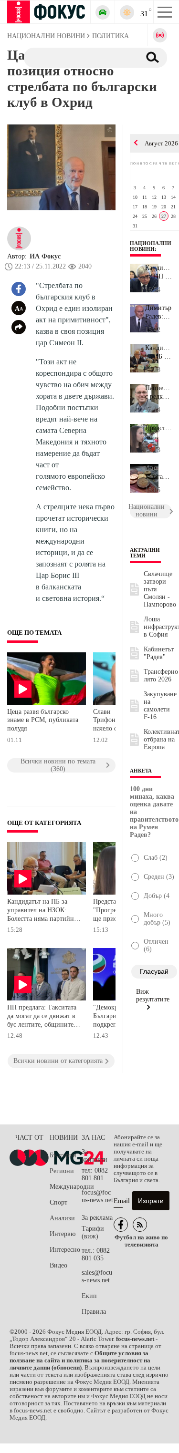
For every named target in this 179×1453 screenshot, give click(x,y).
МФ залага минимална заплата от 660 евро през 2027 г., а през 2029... (158, 472)
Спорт (58, 1202)
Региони (62, 1171)
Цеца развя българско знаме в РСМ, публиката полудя (42, 720)
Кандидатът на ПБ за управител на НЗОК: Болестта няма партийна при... (158, 352)
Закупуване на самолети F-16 (160, 705)
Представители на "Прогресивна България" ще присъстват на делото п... (158, 432)
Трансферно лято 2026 (161, 675)
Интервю (62, 1233)
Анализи (62, 1218)
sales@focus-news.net (97, 1276)
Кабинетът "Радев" (159, 653)
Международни (66, 1186)
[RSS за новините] (140, 1224)
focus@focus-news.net (97, 1196)
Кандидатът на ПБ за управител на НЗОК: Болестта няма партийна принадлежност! (42, 911)
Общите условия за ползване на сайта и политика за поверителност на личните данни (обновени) (80, 1360)
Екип (89, 1295)
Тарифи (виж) (93, 1232)
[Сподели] (18, 327)
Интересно (65, 1249)
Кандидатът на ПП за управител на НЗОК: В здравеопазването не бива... (158, 272)
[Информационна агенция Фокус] (121, 1224)
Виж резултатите (152, 995)
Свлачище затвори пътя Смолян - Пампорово (160, 589)
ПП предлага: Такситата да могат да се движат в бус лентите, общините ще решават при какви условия (41, 1017)
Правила (94, 1311)
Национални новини (150, 246)
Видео (58, 1265)
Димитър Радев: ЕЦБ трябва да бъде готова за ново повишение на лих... (158, 312)
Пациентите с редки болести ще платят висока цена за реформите (158, 392)
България (63, 1155)
